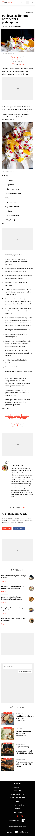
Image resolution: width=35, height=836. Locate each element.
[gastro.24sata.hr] (7, 2)
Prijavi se (6, 528)
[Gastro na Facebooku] (13, 816)
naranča (8, 415)
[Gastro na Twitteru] (17, 816)
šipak (17, 415)
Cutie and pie (16, 26)
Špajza (3, 624)
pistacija (25, 415)
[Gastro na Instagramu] (22, 816)
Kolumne (7, 712)
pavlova (11, 419)
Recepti (3, 581)
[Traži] (22, 2)
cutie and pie (22, 419)
